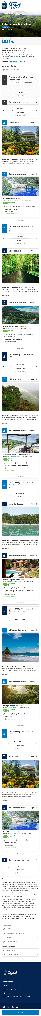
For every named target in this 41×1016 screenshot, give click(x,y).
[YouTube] (17, 1007)
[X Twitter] (8, 1007)
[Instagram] (12, 1007)
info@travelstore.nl (12, 993)
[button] (6, 140)
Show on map (14, 200)
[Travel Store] (10, 973)
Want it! (20, 1013)
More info (5, 167)
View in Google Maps (12, 70)
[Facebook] (4, 1007)
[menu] (38, 5)
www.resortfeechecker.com (25, 918)
